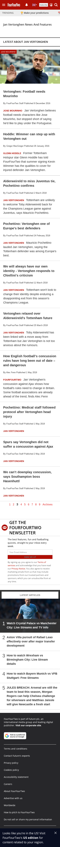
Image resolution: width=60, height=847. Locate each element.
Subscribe (43, 5)
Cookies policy (11, 769)
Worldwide (9, 805)
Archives (47, 504)
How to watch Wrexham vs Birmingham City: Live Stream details (27, 659)
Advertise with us (13, 798)
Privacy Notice (18, 568)
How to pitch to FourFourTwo (19, 812)
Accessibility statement (16, 776)
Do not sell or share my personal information (28, 819)
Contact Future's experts (17, 755)
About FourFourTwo (14, 791)
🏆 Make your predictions (34, 12)
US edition (30, 838)
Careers (8, 784)
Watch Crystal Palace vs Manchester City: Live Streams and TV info (31, 625)
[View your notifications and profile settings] (26, 5)
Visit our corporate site (28, 725)
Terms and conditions (15, 748)
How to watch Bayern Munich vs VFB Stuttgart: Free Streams (32, 675)
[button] (3, 5)
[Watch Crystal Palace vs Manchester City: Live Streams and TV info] (30, 616)
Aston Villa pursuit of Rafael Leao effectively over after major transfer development (31, 641)
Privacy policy (11, 762)
